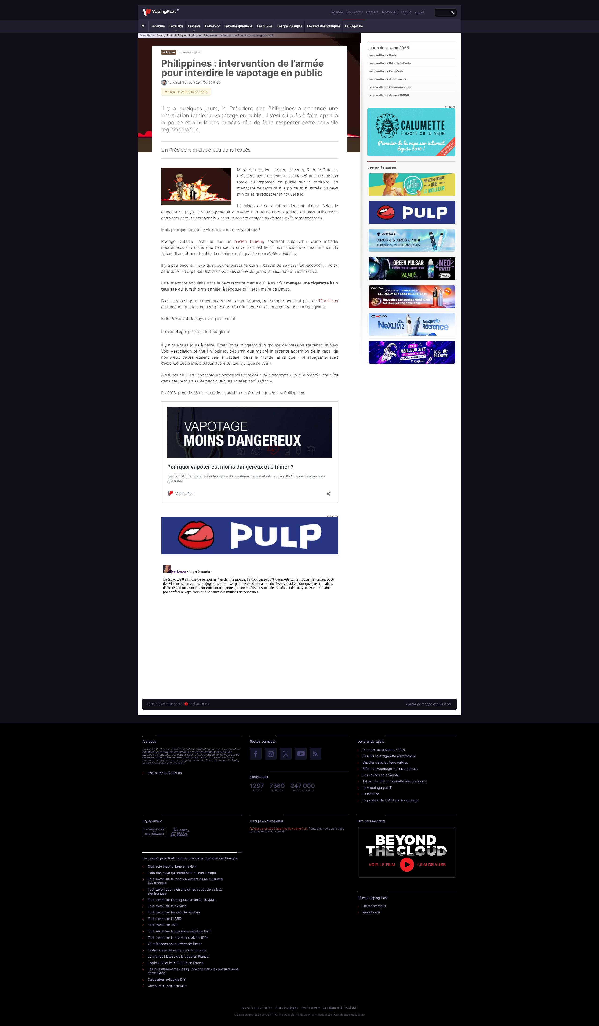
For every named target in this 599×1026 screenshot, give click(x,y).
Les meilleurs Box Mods (386, 71)
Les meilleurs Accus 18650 (389, 95)
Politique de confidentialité (312, 1014)
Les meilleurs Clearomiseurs (390, 87)
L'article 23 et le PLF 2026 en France (176, 963)
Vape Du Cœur (180, 832)
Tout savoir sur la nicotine (167, 906)
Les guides (264, 26)
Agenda (337, 12)
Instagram (271, 754)
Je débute (157, 26)
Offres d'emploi (374, 906)
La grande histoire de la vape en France (178, 956)
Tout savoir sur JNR (163, 925)
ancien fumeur (249, 241)
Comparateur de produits (167, 986)
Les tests (194, 26)
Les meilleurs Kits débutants (390, 63)
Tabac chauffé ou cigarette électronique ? (394, 781)
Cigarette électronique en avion (172, 866)
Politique (180, 35)
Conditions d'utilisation (257, 1007)
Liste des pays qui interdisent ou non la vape (182, 873)
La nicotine (370, 794)
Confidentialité (332, 1007)
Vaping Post (180, 9)
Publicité (350, 1007)
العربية (419, 12)
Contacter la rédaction (165, 773)
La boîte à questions (238, 26)
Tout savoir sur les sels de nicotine (174, 912)
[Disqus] (249, 621)
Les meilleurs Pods (382, 55)
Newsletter (354, 12)
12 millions (328, 300)
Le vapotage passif (377, 788)
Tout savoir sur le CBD (164, 918)
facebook (256, 754)
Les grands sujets (289, 26)
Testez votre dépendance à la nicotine (177, 950)
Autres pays (192, 52)
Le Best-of (212, 26)
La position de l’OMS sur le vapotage (390, 800)
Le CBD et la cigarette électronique (389, 756)
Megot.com (371, 912)
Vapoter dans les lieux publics (385, 762)
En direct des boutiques (323, 26)
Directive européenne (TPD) (383, 750)
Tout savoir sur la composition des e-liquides (181, 900)
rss (315, 754)
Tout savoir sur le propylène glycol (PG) (178, 937)
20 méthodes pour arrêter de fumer (175, 944)
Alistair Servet (182, 82)
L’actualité (176, 26)
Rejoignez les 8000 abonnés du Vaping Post (278, 828)
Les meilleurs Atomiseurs (387, 79)
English (406, 12)
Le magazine (354, 26)
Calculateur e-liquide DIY (167, 979)
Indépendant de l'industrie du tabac (154, 832)
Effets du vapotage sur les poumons (390, 769)
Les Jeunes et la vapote (380, 775)
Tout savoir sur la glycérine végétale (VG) (179, 931)
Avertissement (311, 1007)
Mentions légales (287, 1007)
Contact (372, 12)
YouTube (301, 754)
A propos (388, 12)
